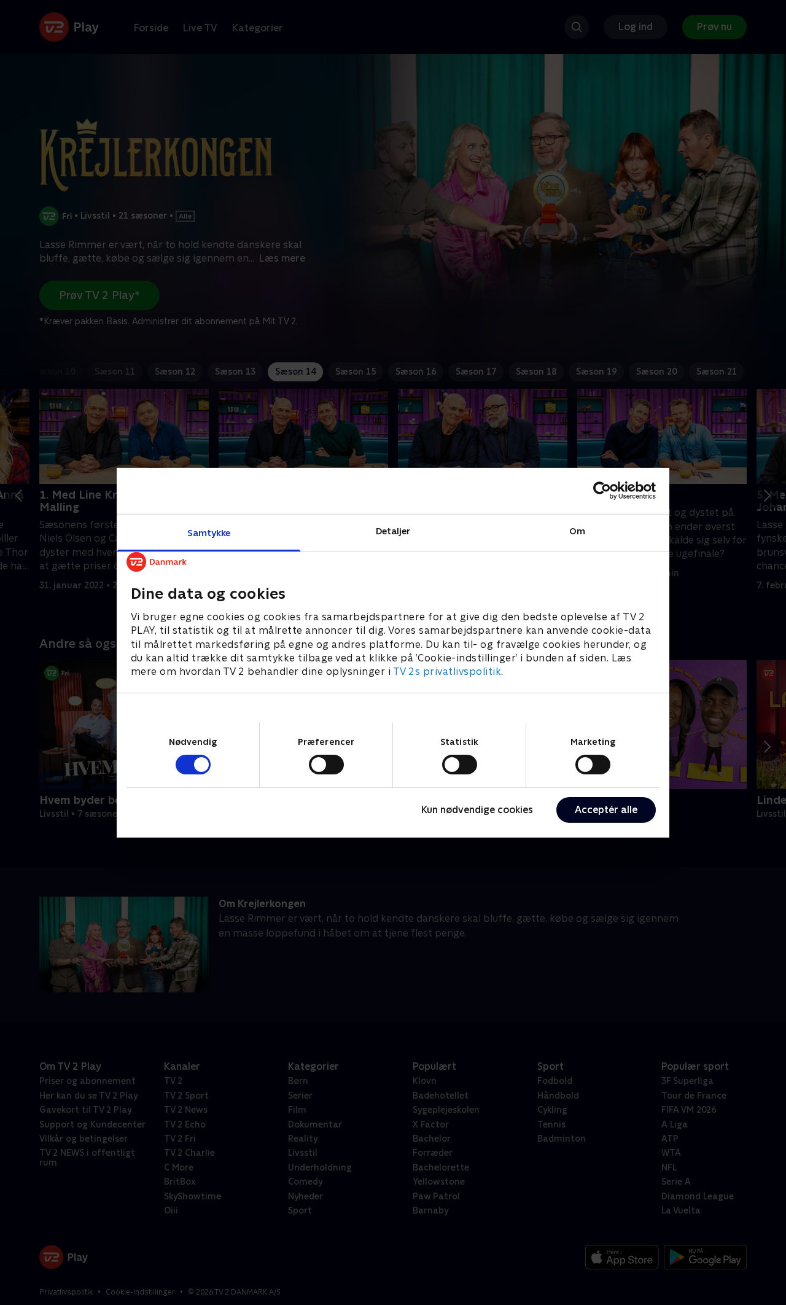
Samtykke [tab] (209, 532)
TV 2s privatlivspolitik (447, 671)
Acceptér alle (606, 810)
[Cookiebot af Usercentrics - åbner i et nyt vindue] (602, 490)
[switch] (326, 764)
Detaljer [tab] (393, 530)
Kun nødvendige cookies (477, 810)
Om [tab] (577, 530)
